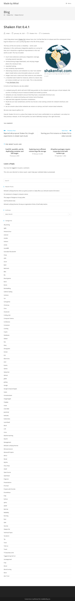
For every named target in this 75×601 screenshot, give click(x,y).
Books (5, 285)
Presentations (7, 482)
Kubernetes (7, 419)
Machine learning (8, 435)
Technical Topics (8, 532)
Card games (7, 302)
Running (6, 516)
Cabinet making (8, 292)
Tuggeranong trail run (10, 556)
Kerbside (6, 415)
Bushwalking (7, 288)
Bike (5, 271)
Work (5, 573)
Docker (6, 352)
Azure (5, 261)
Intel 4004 (6, 409)
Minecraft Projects (9, 452)
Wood (5, 566)
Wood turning (7, 569)
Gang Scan (6, 372)
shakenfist (10, 123)
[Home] (4, 15)
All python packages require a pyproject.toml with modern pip (60, 151)
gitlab (5, 378)
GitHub (6, 375)
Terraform (6, 536)
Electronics (7, 358)
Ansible (6, 238)
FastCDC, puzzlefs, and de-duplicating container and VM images (14, 151)
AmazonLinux (7, 231)
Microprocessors (8, 449)
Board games (7, 278)
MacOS (6, 439)
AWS (5, 258)
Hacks (5, 392)
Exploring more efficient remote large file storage (37, 150)
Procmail (6, 486)
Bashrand (6, 268)
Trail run (6, 546)
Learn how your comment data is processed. (41, 172)
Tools (5, 542)
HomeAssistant (8, 395)
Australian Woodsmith (10, 251)
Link (5, 429)
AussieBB (6, 248)
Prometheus (7, 492)
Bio (4, 275)
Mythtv (6, 462)
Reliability (6, 512)
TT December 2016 (9, 552)
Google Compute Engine (10, 389)
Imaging (6, 402)
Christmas (6, 305)
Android (6, 235)
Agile (5, 228)
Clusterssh (6, 312)
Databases (6, 335)
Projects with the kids (9, 489)
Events (5, 365)
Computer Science (9, 318)
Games (6, 368)
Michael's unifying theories (11, 445)
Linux (5, 432)
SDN (5, 522)
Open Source (7, 472)
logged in (14, 168)
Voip (5, 562)
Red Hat (6, 509)
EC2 (5, 355)
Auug (5, 255)
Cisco (5, 308)
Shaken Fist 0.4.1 (19, 15)
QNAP (5, 506)
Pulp (5, 496)
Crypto (6, 332)
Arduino (6, 241)
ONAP (5, 469)
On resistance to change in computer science (16, 194)
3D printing (7, 225)
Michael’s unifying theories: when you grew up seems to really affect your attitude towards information (32, 191)
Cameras (6, 295)
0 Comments (45, 33)
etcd (5, 362)
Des (5, 342)
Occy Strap (7, 466)
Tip (4, 539)
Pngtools (6, 479)
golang (5, 382)
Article (5, 245)
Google (6, 385)
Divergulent (7, 348)
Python (6, 499)
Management (7, 442)
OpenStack (7, 476)
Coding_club (7, 315)
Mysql (5, 459)
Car (5, 298)
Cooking (6, 328)
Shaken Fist (33, 33)
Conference (7, 322)
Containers (7, 325)
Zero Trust (6, 576)
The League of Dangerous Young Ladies (14, 197)
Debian (6, 338)
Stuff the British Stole (9, 201)
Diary (5, 345)
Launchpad (7, 422)
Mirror (5, 455)
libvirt (5, 425)
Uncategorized (8, 559)
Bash (5, 265)
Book (5, 281)
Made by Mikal (11, 3)
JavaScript (6, 412)
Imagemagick (7, 399)
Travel (5, 549)
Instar (5, 405)
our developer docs (13, 82)
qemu (5, 502)
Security (6, 526)
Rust (5, 519)
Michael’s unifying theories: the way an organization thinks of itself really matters (25, 204)
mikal (8, 33)
